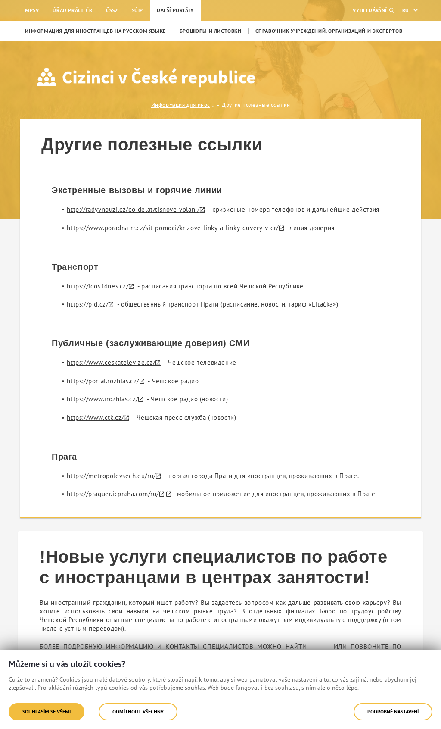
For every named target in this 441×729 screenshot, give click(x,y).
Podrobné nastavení (393, 711)
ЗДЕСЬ (320, 646)
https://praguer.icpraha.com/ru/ (113, 494)
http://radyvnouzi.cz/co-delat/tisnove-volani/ (133, 209)
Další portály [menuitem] (175, 10)
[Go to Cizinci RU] (90, 77)
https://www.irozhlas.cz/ (102, 399)
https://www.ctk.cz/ (95, 417)
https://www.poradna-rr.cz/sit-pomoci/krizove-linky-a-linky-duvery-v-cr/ (173, 228)
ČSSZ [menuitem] (112, 10)
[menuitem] (95, 31)
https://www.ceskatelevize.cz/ (111, 362)
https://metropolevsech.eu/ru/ (111, 476)
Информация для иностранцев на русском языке (183, 105)
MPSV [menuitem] (32, 10)
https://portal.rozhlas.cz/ (103, 381)
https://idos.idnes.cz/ (97, 286)
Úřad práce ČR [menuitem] (72, 10)
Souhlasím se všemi (46, 711)
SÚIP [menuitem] (137, 10)
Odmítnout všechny (138, 711)
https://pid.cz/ (87, 304)
